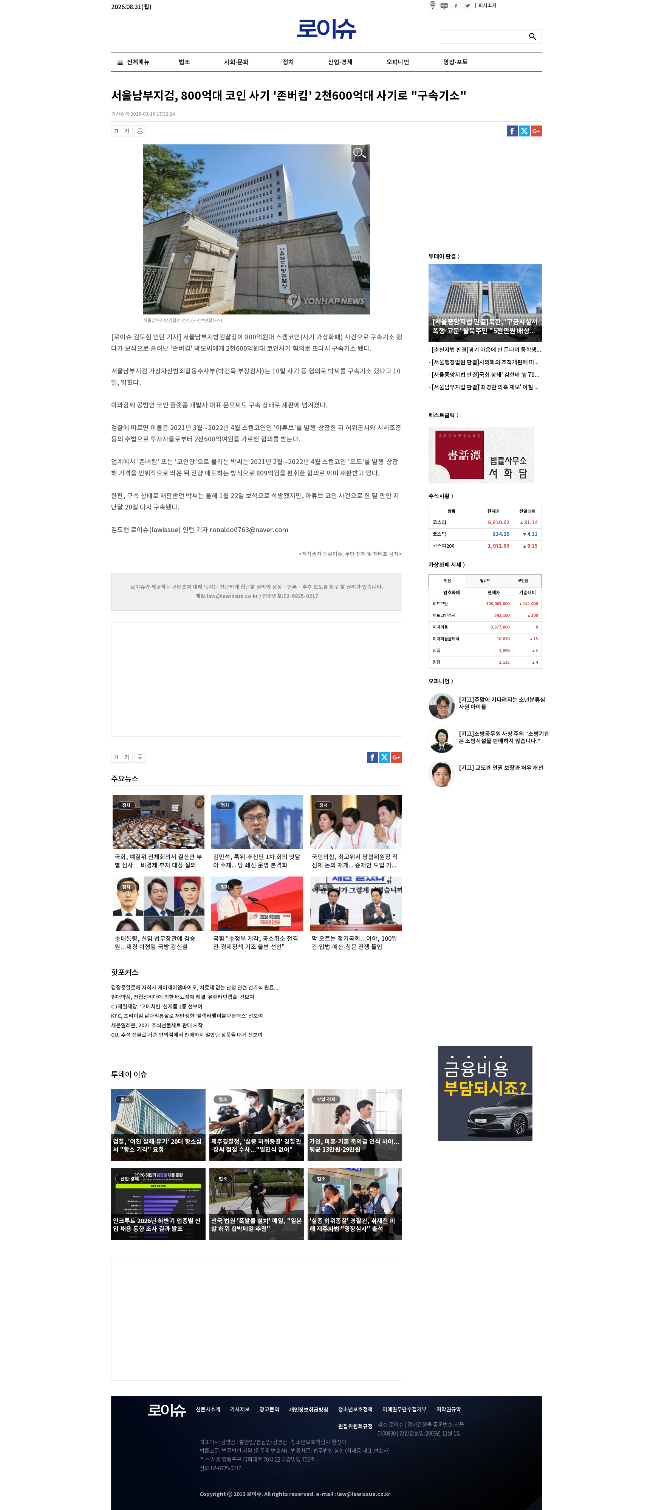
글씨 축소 (116, 130)
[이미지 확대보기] (359, 153)
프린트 (140, 130)
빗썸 (447, 581)
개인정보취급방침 (308, 1410)
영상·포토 (455, 62)
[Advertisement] (186, 678)
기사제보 (240, 1409)
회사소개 (486, 6)
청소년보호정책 (355, 1409)
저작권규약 (448, 1409)
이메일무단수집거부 (404, 1409)
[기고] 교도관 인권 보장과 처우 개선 (501, 768)
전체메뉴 (138, 62)
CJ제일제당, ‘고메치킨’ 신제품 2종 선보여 (157, 1007)
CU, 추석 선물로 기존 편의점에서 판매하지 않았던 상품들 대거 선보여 (187, 1035)
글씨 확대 (127, 130)
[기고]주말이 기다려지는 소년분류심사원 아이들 (502, 704)
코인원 (523, 581)
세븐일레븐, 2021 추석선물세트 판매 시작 (157, 1025)
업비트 (485, 581)
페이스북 (512, 130)
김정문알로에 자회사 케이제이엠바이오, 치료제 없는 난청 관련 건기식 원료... (195, 988)
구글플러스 (536, 130)
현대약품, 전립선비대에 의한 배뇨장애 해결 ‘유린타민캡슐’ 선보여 (182, 997)
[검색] (535, 36)
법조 (184, 62)
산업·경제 (340, 62)
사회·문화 (236, 62)
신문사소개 (208, 1409)
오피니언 (398, 62)
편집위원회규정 (355, 1426)
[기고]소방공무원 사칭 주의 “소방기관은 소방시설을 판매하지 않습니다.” (504, 738)
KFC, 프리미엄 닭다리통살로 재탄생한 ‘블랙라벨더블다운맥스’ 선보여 (187, 1016)
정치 (288, 62)
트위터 (524, 130)
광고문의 (269, 1409)
